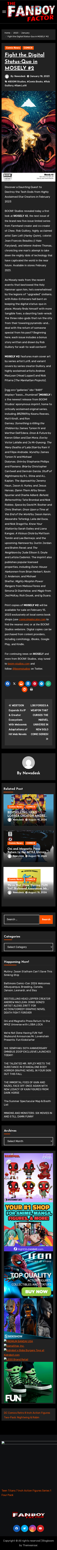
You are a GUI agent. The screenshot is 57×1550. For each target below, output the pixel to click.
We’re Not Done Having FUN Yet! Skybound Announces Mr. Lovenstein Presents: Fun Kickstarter (26, 1036)
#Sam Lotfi (20, 85)
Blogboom (48, 1540)
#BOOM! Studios (17, 81)
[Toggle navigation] (4, 12)
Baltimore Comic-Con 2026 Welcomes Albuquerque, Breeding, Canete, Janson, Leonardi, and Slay (27, 987)
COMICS (28, 47)
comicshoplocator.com (32, 619)
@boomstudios (21, 668)
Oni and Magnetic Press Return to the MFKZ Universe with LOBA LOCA (27, 852)
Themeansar (30, 1545)
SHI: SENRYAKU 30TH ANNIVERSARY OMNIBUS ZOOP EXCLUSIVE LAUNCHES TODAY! (27, 1052)
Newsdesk (19, 76)
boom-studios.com (19, 663)
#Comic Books (35, 81)
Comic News (13, 47)
